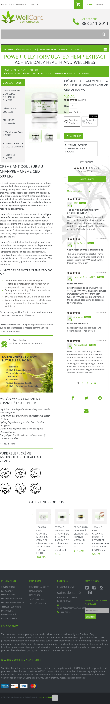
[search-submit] (105, 34)
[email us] (86, 411)
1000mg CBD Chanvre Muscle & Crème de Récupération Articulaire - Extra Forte (44, 540)
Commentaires (8, 587)
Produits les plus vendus (13, 133)
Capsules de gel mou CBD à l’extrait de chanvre (11, 95)
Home (6, 70)
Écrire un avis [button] (87, 179)
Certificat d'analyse (17, 340)
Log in (4, 4)
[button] (71, 99)
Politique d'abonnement (12, 603)
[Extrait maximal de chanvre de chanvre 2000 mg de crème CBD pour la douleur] (62, 516)
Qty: (66, 105)
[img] (73, 199)
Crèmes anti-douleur (26, 70)
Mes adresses (35, 591)
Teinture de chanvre (9, 156)
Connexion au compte (39, 587)
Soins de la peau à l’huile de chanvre (13, 145)
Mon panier (34, 595)
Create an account (18, 4)
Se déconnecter (36, 599)
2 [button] (83, 383)
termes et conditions (11, 607)
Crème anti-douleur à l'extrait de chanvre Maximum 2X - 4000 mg (81, 537)
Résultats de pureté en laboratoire (25, 343)
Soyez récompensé (37, 603)
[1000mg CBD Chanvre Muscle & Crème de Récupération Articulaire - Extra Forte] (43, 516)
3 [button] (87, 383)
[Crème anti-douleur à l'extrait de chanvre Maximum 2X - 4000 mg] (81, 516)
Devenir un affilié (9, 618)
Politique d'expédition (11, 598)
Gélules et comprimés (9, 122)
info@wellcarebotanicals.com (71, 608)
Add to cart (75, 136)
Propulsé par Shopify (45, 697)
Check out (35, 4)
